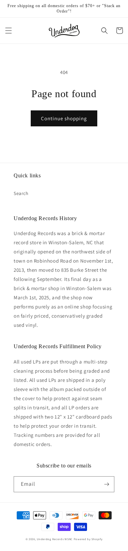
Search (21, 193)
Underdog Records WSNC (55, 539)
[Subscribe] (106, 484)
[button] (8, 30)
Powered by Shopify (88, 539)
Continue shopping (64, 118)
